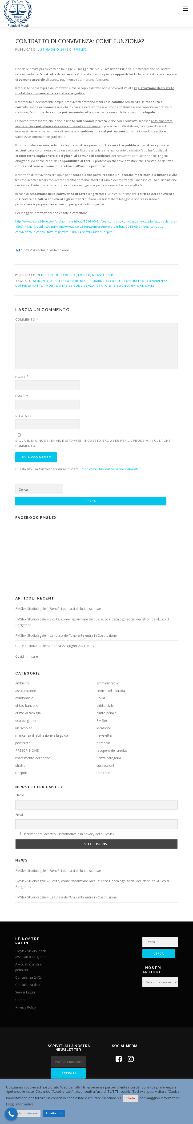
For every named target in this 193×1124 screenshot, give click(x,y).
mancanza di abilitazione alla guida (41, 735)
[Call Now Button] (11, 1114)
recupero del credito (111, 750)
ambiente (22, 683)
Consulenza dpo (27, 984)
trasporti (21, 773)
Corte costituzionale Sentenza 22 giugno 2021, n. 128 (55, 645)
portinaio (103, 743)
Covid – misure (26, 656)
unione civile (143, 286)
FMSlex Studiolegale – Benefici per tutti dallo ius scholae (58, 608)
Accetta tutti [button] (54, 1113)
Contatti (21, 999)
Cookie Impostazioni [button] (23, 1113)
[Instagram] (131, 1059)
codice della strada (110, 690)
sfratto (20, 765)
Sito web (23, 415)
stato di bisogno (112, 286)
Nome (21, 376)
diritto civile (105, 705)
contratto (134, 281)
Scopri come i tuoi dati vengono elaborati (109, 469)
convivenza (157, 281)
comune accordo (106, 281)
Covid (100, 698)
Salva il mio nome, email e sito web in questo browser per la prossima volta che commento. (93, 443)
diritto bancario (26, 705)
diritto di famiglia (58, 275)
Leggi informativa (19, 1104)
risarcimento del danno (32, 758)
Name (20, 795)
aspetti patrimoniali (69, 281)
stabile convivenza (76, 286)
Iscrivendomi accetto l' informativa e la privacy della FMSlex (68, 834)
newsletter (102, 275)
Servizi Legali (25, 992)
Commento (26, 319)
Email (21, 396)
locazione (103, 728)
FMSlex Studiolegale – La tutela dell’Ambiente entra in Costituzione (66, 635)
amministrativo (107, 683)
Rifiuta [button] (130, 1098)
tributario (103, 773)
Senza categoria (108, 758)
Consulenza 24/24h (29, 977)
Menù (185, 9)
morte (51, 286)
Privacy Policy (25, 1007)
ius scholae (23, 728)
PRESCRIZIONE (27, 750)
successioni (105, 765)
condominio (24, 698)
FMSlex (84, 275)
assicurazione (25, 690)
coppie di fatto (29, 286)
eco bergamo (25, 720)
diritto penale (106, 713)
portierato (23, 743)
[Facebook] (119, 1059)
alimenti (40, 281)
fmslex (80, 50)
